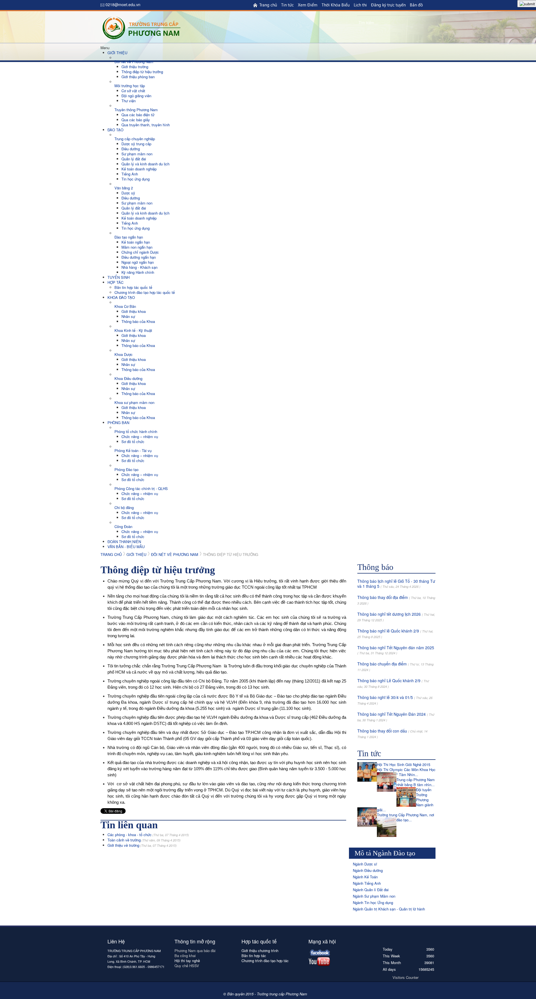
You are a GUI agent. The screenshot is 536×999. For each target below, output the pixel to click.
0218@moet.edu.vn (123, 4)
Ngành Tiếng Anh (367, 883)
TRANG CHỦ (111, 554)
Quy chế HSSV (186, 965)
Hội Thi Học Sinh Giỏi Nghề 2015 (403, 764)
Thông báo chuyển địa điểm (382, 664)
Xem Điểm (307, 5)
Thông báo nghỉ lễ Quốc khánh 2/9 (388, 631)
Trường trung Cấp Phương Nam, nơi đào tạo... (405, 817)
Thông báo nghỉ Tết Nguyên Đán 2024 (391, 714)
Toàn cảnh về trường (144, 840)
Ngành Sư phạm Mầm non (374, 896)
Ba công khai (185, 955)
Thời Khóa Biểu (336, 5)
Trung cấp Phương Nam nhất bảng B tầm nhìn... (415, 782)
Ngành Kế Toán (365, 876)
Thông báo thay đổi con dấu (382, 731)
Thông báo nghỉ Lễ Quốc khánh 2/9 (388, 680)
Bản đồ (416, 5)
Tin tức (287, 5)
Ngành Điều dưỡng (368, 870)
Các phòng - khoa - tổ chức (148, 834)
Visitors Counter (405, 977)
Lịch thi (360, 5)
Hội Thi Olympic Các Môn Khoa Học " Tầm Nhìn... (406, 772)
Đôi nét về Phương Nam (174, 554)
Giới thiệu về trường (142, 845)
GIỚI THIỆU (136, 554)
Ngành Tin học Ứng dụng (373, 902)
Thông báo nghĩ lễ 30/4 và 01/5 (385, 697)
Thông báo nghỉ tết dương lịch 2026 (389, 614)
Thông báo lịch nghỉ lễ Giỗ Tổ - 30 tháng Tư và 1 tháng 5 (396, 583)
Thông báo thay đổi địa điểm (382, 597)
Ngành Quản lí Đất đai (371, 889)
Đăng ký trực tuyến (388, 5)
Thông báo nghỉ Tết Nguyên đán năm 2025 (395, 647)
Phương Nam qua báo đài (195, 950)
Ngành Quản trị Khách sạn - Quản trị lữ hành (389, 909)
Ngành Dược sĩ (365, 864)
